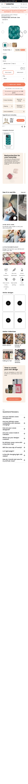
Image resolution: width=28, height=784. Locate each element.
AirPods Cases (9, 14)
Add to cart (20, 120)
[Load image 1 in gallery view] (5, 45)
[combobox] (14, 64)
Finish (4, 68)
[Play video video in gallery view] (14, 45)
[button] (21, 4)
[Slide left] (2, 32)
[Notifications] (5, 4)
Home (2, 14)
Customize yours (5, 7)
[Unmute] (14, 218)
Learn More (24, 68)
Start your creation (14, 399)
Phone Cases (14, 7)
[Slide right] (25, 32)
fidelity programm (19, 94)
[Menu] (2, 4)
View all (23, 192)
